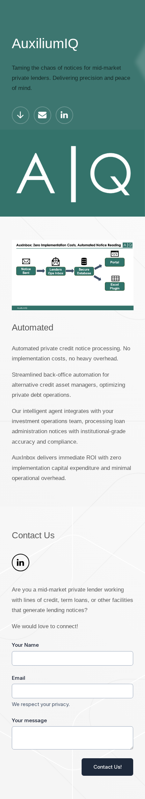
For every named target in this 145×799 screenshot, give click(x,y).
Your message (29, 720)
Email (18, 678)
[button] (20, 115)
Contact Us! (107, 767)
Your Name (25, 645)
